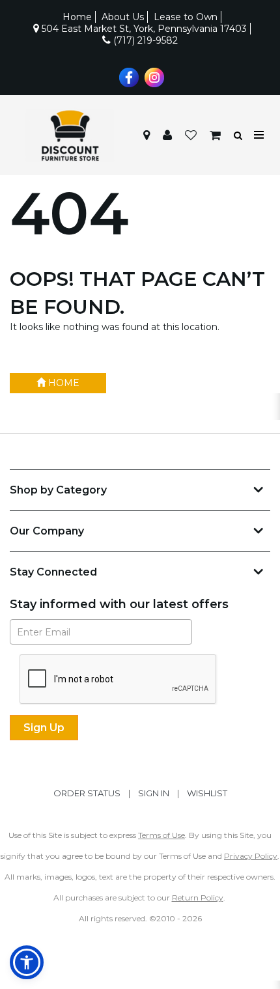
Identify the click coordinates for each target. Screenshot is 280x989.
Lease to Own (185, 17)
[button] (167, 135)
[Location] (146, 135)
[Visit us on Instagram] (152, 76)
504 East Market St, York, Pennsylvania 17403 (143, 29)
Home (77, 17)
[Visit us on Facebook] (127, 76)
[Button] (259, 135)
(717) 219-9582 (144, 40)
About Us (123, 17)
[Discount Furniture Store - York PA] (70, 135)
